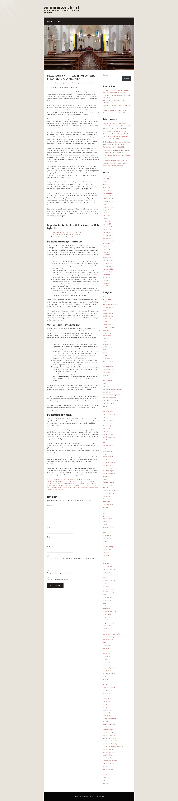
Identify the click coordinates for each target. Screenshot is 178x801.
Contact (59, 21)
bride (105, 350)
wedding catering (73, 479)
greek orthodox (108, 527)
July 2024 (106, 246)
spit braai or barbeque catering (67, 487)
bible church (107, 338)
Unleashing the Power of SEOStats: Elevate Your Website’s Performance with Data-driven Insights (116, 125)
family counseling (108, 482)
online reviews (51, 485)
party (104, 594)
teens (105, 676)
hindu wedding (107, 538)
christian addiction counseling (112, 389)
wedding (65, 479)
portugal (105, 606)
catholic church (108, 366)
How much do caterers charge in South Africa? (67, 232)
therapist (106, 682)
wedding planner (108, 749)
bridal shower (107, 347)
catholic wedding (108, 369)
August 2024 (107, 244)
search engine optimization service (114, 637)
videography (107, 715)
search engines (108, 640)
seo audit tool (107, 651)
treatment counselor (109, 687)
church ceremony (108, 409)
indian (105, 544)
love (104, 561)
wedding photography (110, 744)
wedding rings (107, 755)
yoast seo (106, 777)
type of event (94, 487)
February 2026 (108, 193)
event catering (58, 479)
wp (104, 772)
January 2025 (107, 230)
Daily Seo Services (109, 123)
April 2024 (106, 255)
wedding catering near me (55, 490)
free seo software (109, 499)
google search (107, 519)
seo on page (107, 656)
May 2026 (106, 184)
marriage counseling (109, 569)
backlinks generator (109, 327)
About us (49, 21)
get (104, 510)
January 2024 (107, 263)
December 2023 (108, 266)
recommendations (77, 485)
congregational (107, 428)
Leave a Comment (88, 83)
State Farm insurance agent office (113, 131)
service (86, 485)
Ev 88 (105, 142)
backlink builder (108, 313)
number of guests (90, 483)
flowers (105, 488)
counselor (106, 431)
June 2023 (106, 283)
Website (49, 546)
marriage (106, 564)
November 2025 (108, 201)
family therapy (107, 485)
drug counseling (108, 454)
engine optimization (109, 462)
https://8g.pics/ (108, 150)
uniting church (107, 699)
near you (81, 483)
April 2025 (106, 221)
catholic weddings (108, 372)
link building (106, 555)
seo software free (109, 659)
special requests (52, 487)
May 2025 (106, 218)
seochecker (107, 662)
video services (107, 710)
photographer (107, 597)
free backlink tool (108, 493)
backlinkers (106, 321)
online (105, 578)
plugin (105, 603)
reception (106, 620)
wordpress (106, 766)
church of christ (108, 411)
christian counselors (109, 398)
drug (104, 448)
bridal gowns (107, 344)
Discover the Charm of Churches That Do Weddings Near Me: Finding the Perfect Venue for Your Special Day (116, 136)
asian (105, 310)
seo (104, 642)
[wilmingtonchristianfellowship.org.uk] (62, 7)
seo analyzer (107, 645)
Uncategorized (107, 690)
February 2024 (108, 260)
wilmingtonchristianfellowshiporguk (114, 160)
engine (105, 459)
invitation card (107, 549)
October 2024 (107, 238)
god (104, 513)
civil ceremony (107, 423)
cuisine (88, 481)
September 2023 (108, 275)
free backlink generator (110, 490)
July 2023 (106, 280)
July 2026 (106, 179)
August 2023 (107, 277)
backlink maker (107, 319)
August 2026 (107, 176)
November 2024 (108, 235)
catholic (105, 364)
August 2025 (107, 210)
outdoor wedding (108, 592)
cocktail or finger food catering (62, 481)
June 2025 (106, 215)
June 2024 (106, 249)
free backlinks (107, 496)
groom (105, 530)
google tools (107, 521)
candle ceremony (108, 361)
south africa (92, 485)
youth (105, 780)
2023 (105, 296)
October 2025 (107, 204)
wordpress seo (108, 769)
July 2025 (106, 213)
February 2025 (108, 227)
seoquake (106, 665)
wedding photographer (110, 741)
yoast (105, 775)
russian (105, 628)
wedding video (107, 758)
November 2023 (108, 269)
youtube (105, 783)
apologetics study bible (110, 305)
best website (107, 336)
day (104, 443)
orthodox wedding (109, 589)
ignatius (105, 541)
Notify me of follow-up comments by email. (60, 573)
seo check (106, 654)
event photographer (109, 468)
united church (107, 693)
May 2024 (106, 252)
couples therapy (108, 440)
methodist (106, 572)
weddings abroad (108, 763)
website (105, 721)
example (106, 476)
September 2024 (108, 241)
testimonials (86, 487)
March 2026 (107, 190)
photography (107, 600)
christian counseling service (112, 395)
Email (49, 537)
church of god (107, 417)
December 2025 (108, 199)
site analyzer (107, 670)
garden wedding (108, 504)
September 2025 (108, 207)
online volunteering (109, 580)
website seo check (109, 724)
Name (49, 527)
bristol (105, 352)
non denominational (109, 575)
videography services (110, 718)
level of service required (62, 483)
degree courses (108, 445)
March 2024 (107, 258)
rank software (107, 614)
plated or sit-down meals (63, 485)
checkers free (107, 381)
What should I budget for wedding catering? (66, 234)
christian (106, 386)
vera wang (106, 701)
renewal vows (107, 625)
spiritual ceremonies (109, 673)
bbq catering (107, 333)
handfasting (107, 535)
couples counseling (109, 437)
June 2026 (106, 182)
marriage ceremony (109, 566)
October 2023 (107, 272)
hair (104, 533)
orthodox (106, 586)
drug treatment (108, 457)
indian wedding (108, 547)
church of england (109, 414)
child (104, 383)
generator (106, 507)
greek (105, 524)
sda (104, 631)
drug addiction (107, 451)
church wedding (108, 420)
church (105, 406)
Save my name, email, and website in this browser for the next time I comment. (72, 558)
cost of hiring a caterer (78, 481)
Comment (51, 505)
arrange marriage (108, 307)
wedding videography (110, 761)
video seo (106, 707)
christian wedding (108, 403)
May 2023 (106, 286)
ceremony (106, 375)
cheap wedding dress (110, 378)
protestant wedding (109, 611)
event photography (109, 471)
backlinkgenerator (108, 324)
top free (105, 685)
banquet (106, 330)
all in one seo (107, 299)
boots (105, 341)
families (105, 479)
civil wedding (107, 426)
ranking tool (107, 617)
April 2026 (106, 187)
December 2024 (108, 232)
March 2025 (107, 224)
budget (86, 479)
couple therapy (108, 434)
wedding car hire (108, 730)
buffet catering (107, 358)
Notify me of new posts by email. (57, 579)
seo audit (106, 648)
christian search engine (110, 400)
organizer (106, 583)
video (105, 704)
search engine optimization (111, 634)
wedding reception (109, 752)
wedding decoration (109, 738)
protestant (106, 609)
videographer (107, 713)
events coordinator (109, 473)
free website (107, 502)
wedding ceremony (109, 735)
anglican (105, 302)
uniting (105, 696)
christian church (108, 392)
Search (105, 75)
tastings (79, 487)
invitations (106, 552)
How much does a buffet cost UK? (63, 237)
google (105, 516)
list (104, 558)
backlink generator (109, 316)
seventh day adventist (110, 668)
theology (106, 679)
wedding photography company (113, 746)
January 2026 (107, 196)
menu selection (74, 483)
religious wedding (108, 623)
